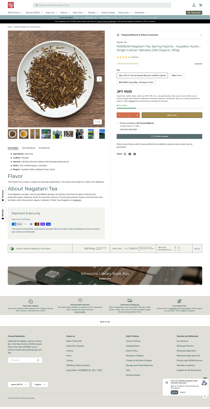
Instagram (77, 200)
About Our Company (75, 346)
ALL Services (182, 341)
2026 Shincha (14, 12)
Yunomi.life (16, 398)
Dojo (183, 311)
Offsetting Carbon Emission (78, 365)
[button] (200, 5)
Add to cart (172, 115)
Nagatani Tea (122, 42)
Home (10, 27)
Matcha (63, 12)
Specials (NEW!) (33, 12)
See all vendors (79, 312)
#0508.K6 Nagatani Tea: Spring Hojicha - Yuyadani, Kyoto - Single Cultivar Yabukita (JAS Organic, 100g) (28, 27)
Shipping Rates (132, 346)
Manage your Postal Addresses (139, 365)
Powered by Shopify (27, 398)
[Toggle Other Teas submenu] (84, 12)
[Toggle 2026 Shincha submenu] (21, 12)
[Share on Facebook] (129, 154)
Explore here (105, 279)
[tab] (13, 148)
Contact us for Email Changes (139, 360)
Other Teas (77, 12)
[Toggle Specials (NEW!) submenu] (41, 12)
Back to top (105, 322)
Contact (69, 360)
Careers (69, 351)
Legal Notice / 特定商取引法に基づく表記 (84, 370)
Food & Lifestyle (108, 12)
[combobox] (102, 5)
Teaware (91, 12)
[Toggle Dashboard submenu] (145, 12)
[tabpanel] (56, 177)
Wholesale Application (186, 351)
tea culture (186, 308)
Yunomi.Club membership (106, 21)
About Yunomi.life (74, 341)
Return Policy (132, 351)
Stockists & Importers (186, 365)
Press (68, 356)
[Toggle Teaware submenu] (97, 12)
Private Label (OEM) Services (189, 360)
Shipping (132, 101)
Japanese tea (174, 308)
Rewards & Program (135, 356)
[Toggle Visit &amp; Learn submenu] (130, 12)
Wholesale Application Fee (188, 356)
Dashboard (139, 12)
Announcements (133, 375)
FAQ (128, 370)
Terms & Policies (133, 341)
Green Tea (50, 12)
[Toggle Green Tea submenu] (56, 12)
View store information (128, 129)
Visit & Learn (123, 12)
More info (197, 248)
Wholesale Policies (185, 346)
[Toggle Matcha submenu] (68, 12)
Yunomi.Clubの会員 (66, 17)
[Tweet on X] (124, 154)
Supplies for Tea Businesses (189, 370)
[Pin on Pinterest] (134, 154)
